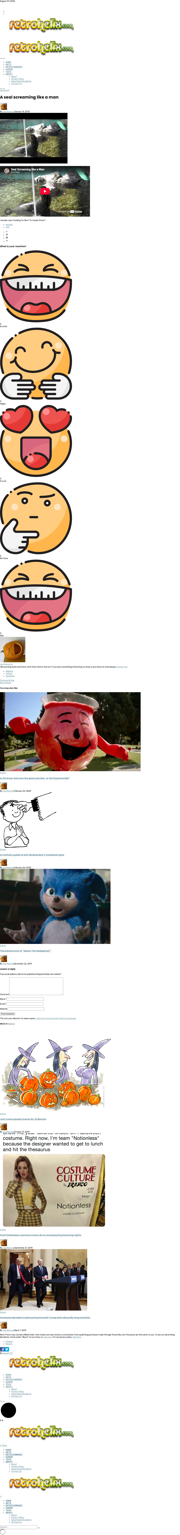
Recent (9, 1344)
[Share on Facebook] (93, 231)
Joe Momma (8, 111)
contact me (121, 667)
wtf (7, 90)
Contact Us (16, 84)
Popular (9, 1341)
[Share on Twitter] (93, 234)
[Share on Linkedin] (93, 240)
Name (3, 999)
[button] (90, 289)
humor (3, 90)
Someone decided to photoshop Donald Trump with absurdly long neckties (45, 1317)
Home (8, 62)
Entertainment (14, 67)
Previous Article (7, 680)
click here (47, 1337)
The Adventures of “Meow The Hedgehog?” (25, 950)
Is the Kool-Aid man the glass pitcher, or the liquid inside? (34, 778)
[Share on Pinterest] (93, 237)
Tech (8, 72)
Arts (8, 64)
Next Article (5, 683)
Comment (4, 994)
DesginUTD (8, 1353)
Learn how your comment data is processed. (56, 1018)
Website (3, 1009)
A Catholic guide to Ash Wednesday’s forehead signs (32, 854)
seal (7, 227)
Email (3, 1004)
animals (9, 225)
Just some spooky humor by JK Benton (23, 1119)
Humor (9, 69)
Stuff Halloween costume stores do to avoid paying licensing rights (40, 1235)
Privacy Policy (17, 79)
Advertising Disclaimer (21, 81)
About (9, 74)
